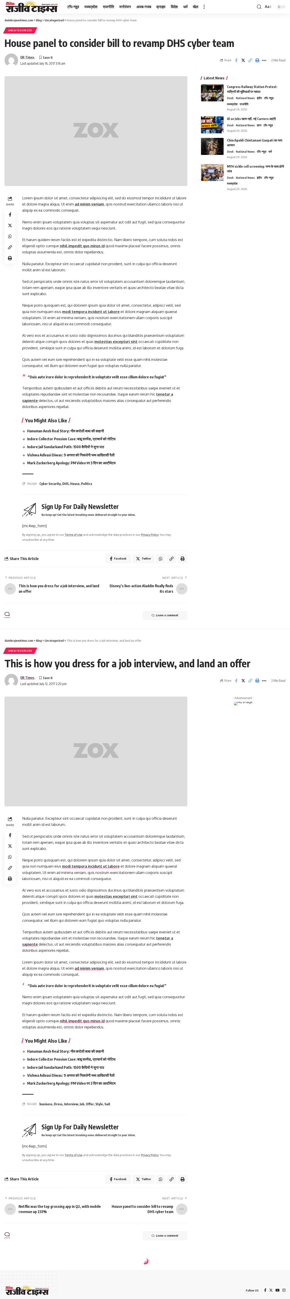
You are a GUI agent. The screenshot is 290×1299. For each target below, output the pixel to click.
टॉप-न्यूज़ (268, 98)
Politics (86, 484)
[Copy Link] (250, 60)
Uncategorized (20, 30)
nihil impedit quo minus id (82, 246)
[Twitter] (271, 1290)
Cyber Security (50, 484)
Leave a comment (167, 615)
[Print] (257, 60)
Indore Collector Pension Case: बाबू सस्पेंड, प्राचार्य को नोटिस (71, 439)
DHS (65, 484)
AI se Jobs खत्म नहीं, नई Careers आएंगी (251, 119)
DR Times (27, 57)
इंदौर (259, 98)
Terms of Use (73, 534)
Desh (230, 98)
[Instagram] (283, 1290)
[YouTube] (278, 1290)
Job (82, 1104)
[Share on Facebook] (236, 60)
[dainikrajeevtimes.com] (32, 7)
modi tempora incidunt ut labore (91, 311)
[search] (259, 7)
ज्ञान (259, 125)
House (75, 484)
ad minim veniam (89, 204)
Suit (107, 1104)
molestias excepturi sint (116, 341)
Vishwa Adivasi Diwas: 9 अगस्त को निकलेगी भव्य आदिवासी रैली (71, 455)
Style (99, 1104)
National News (245, 98)
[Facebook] (265, 1290)
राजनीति (244, 104)
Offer (90, 1104)
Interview (71, 1104)
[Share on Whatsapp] (10, 236)
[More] (264, 60)
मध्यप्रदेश (232, 104)
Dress (58, 1104)
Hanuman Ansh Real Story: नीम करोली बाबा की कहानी (65, 431)
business (45, 1104)
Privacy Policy (149, 534)
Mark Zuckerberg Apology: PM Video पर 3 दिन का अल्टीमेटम (71, 463)
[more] (204, 7)
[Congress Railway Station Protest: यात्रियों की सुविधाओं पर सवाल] (212, 92)
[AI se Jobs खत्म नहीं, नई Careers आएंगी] (212, 124)
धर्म (270, 151)
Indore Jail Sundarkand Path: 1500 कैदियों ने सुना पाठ (65, 447)
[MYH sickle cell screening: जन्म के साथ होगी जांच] (212, 172)
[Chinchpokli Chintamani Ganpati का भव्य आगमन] (212, 146)
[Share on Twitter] (243, 60)
